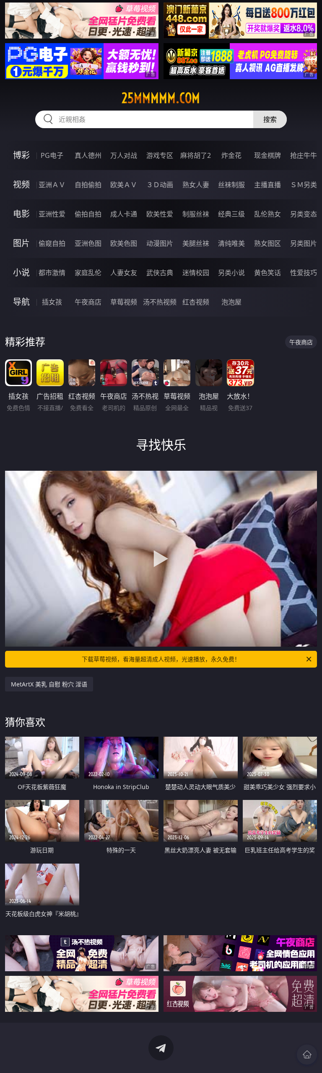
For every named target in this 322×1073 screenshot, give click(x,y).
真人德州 (88, 155)
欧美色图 (123, 243)
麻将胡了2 (195, 155)
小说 (21, 272)
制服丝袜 (195, 214)
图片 (21, 243)
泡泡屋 (231, 302)
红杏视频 (195, 302)
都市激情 (52, 272)
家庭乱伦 (88, 272)
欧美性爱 (159, 214)
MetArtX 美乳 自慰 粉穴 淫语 (49, 684)
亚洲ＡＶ (52, 184)
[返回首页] (307, 1055)
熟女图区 (267, 243)
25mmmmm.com (161, 98)
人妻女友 (123, 272)
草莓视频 (123, 302)
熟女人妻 (195, 184)
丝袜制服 (231, 184)
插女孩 (52, 302)
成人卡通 (123, 214)
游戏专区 (159, 155)
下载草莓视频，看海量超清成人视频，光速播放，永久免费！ (161, 659)
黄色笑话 (267, 272)
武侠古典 (159, 272)
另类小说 (231, 272)
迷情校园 (195, 272)
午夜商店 (88, 302)
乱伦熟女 (267, 214)
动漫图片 (159, 243)
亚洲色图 (88, 243)
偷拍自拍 (88, 214)
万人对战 (123, 155)
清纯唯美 (231, 243)
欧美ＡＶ (123, 184)
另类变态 (303, 214)
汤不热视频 (160, 302)
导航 (21, 301)
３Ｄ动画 (159, 184)
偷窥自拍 (52, 243)
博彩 (21, 155)
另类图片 (303, 243)
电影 (21, 213)
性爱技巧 (303, 272)
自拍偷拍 (88, 184)
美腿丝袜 (195, 243)
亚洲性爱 (52, 214)
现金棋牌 (267, 155)
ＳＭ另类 (303, 184)
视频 (21, 184)
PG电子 (52, 155)
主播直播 (267, 184)
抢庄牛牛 (303, 155)
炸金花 (231, 155)
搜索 (270, 119)
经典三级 (231, 214)
